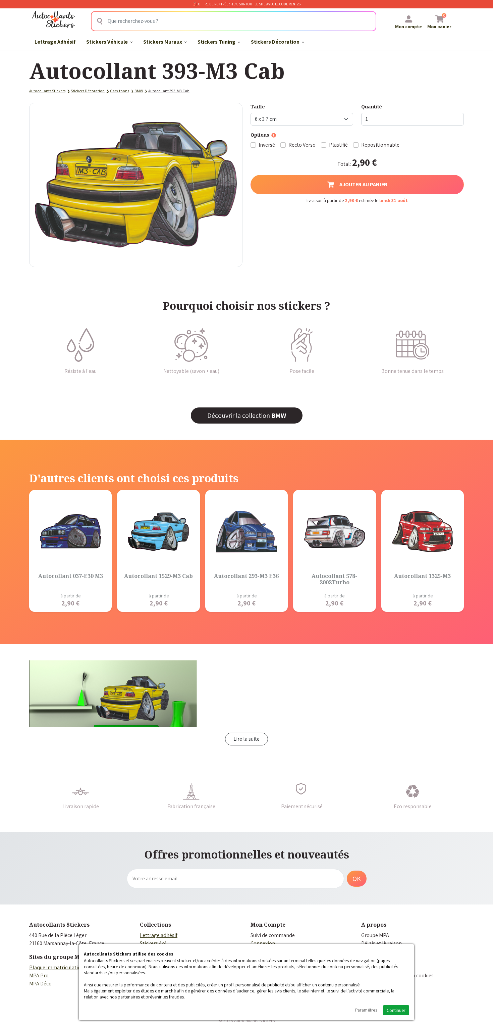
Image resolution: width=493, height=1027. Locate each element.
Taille (258, 106)
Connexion (263, 943)
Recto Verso (302, 144)
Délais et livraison (381, 943)
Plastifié (338, 144)
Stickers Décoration (275, 41)
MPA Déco (40, 983)
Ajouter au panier (363, 184)
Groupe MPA (375, 935)
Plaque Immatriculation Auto (62, 967)
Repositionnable (380, 144)
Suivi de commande (273, 935)
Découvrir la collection (246, 415)
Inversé (267, 144)
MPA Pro (39, 975)
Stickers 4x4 (153, 943)
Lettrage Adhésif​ (55, 41)
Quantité (371, 106)
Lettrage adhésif (158, 935)
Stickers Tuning (217, 41)
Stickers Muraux (163, 41)
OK (356, 878)
